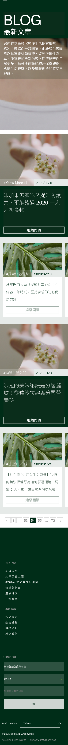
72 (53, 520)
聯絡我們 (11, 633)
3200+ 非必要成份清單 (21, 582)
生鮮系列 (11, 599)
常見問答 (11, 617)
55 (40, 520)
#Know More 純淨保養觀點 (24, 182)
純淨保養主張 (14, 576)
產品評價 (11, 593)
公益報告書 (13, 587)
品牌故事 (11, 571)
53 (26, 520)
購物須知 (11, 628)
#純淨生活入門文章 (18, 372)
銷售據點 (11, 622)
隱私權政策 (20, 740)
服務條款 (7, 740)
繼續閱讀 (34, 229)
